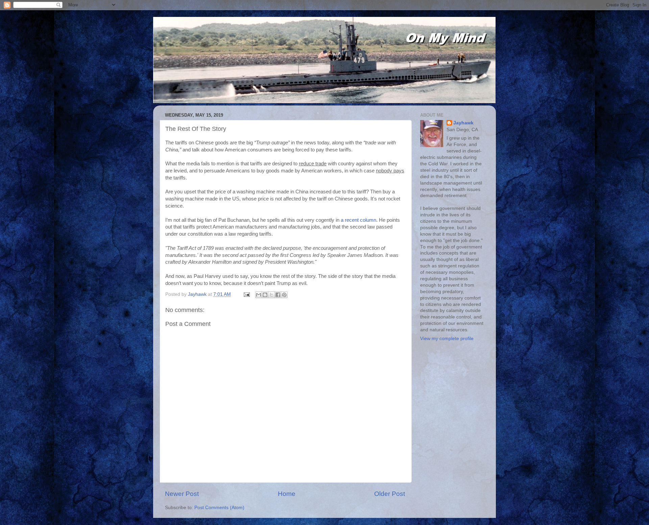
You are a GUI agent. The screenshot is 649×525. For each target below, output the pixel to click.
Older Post (389, 493)
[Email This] (258, 294)
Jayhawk (463, 122)
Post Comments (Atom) (219, 507)
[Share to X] (271, 294)
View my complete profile (447, 338)
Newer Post (182, 493)
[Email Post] (246, 294)
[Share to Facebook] (277, 294)
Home (286, 493)
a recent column (358, 220)
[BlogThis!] (265, 294)
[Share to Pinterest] (284, 294)
